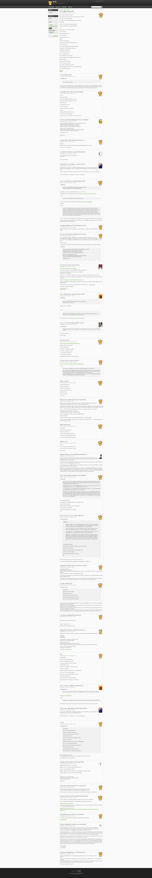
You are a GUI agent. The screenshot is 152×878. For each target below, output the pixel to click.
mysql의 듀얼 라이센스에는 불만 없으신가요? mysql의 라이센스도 (73, 785)
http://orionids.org (68, 649)
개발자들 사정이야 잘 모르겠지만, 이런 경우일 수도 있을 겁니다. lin (73, 630)
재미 (64, 9)
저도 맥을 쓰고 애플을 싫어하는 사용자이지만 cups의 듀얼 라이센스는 (73, 824)
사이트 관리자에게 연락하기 (79, 873)
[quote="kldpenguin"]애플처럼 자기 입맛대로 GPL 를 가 (71, 685)
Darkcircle (63, 121)
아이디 (50, 18)
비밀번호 (50, 21)
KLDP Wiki (64, 7)
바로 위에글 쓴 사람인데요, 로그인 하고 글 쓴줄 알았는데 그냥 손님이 (73, 225)
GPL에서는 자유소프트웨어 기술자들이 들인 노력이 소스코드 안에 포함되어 (74, 119)
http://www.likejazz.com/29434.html (66, 803)
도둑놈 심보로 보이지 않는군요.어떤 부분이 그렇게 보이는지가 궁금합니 (73, 565)
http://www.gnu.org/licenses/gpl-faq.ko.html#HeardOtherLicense (71, 363)
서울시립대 (79, 870)
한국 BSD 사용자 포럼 (63, 819)
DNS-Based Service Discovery (75, 313)
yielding (63, 141)
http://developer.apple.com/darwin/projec (70, 265)
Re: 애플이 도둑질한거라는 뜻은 (66, 583)
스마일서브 (79, 871)
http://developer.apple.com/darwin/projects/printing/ (86, 193)
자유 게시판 (67, 9)
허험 (61, 654)
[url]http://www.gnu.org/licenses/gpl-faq (69, 360)
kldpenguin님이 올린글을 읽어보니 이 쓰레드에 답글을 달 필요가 (72, 852)
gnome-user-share (75, 318)
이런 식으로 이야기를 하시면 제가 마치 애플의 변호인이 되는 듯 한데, (73, 234)
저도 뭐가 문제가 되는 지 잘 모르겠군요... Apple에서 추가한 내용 (72, 164)
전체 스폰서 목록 (71, 873)
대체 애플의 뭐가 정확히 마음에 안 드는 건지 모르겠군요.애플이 (72, 762)
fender (63, 165)
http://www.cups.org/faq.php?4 (86, 201)
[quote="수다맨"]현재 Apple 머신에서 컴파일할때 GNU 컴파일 (72, 181)
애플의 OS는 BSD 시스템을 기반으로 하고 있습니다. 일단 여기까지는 (73, 399)
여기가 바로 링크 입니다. (64, 340)
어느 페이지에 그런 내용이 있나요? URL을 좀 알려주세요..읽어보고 (72, 152)
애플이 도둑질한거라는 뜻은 (65, 424)
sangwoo (63, 153)
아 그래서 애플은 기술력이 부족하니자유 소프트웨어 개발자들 (71, 92)
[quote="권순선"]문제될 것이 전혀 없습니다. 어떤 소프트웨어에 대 (73, 475)
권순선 (63, 455)
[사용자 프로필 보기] (100, 78)
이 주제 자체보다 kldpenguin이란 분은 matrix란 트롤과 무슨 (72, 814)
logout (63, 825)
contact (99, 1)
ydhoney (63, 616)
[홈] (50, 3)
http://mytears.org (63, 288)
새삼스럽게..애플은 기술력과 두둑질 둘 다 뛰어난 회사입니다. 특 (72, 140)
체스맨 (63, 631)
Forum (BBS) (51, 7)
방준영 (63, 815)
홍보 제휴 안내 (55, 36)
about (96, 1)
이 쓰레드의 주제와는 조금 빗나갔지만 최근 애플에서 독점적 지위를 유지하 (74, 796)
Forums (62, 9)
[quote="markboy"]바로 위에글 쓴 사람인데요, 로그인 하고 (72, 323)
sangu (63, 295)
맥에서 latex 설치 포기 (64, 381)
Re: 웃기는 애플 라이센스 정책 (66, 74)
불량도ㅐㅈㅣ (64, 324)
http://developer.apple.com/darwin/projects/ (68, 268)
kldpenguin (64, 655)
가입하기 (51, 24)
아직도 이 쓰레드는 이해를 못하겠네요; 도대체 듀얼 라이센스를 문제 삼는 (73, 708)
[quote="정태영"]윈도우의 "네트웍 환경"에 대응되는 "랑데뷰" (72, 294)
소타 (62, 401)
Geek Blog (58, 7)
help (102, 1)
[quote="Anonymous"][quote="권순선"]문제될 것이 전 (72, 515)
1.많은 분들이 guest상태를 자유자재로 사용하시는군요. (70, 615)
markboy (63, 227)
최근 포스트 (51, 12)
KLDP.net (70, 7)
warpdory (63, 763)
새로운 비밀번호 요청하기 (53, 26)
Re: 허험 (61, 722)
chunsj (63, 76)
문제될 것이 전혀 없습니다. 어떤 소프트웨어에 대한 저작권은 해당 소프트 (73, 454)
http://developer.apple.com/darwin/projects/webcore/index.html (72, 279)
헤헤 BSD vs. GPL (63, 441)
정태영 (63, 266)
